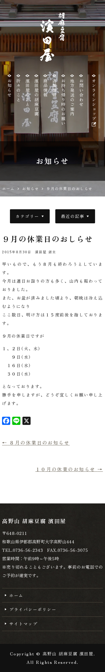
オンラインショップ (94, 100)
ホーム (16, 595)
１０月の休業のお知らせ (69, 469)
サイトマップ (23, 624)
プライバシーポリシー (32, 609)
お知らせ (9, 88)
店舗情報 (54, 88)
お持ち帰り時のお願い (63, 102)
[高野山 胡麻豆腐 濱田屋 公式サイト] (52, 37)
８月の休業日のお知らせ (36, 442)
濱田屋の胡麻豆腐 (36, 97)
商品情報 (45, 88)
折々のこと (18, 90)
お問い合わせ (81, 93)
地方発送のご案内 (72, 97)
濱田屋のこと (27, 93)
